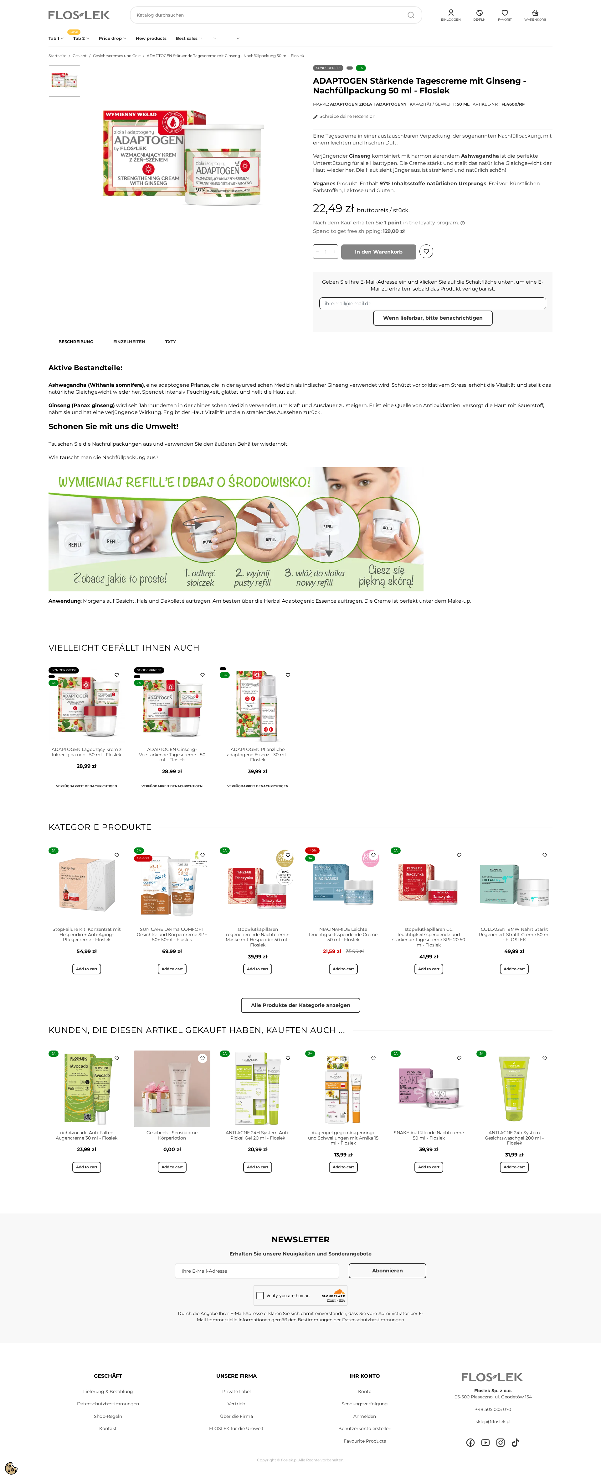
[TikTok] (516, 1443)
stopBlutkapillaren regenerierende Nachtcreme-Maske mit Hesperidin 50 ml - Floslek (258, 937)
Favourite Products (365, 1441)
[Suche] (411, 15)
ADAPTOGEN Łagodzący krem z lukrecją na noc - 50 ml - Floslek (86, 752)
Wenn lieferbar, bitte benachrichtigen (433, 318)
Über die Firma (236, 1416)
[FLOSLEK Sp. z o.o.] (80, 15)
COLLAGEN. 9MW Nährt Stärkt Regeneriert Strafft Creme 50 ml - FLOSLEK (514, 934)
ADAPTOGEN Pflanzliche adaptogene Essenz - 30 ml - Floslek (258, 755)
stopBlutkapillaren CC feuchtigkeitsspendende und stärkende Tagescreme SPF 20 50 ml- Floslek (428, 937)
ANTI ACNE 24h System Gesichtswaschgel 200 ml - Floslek (514, 1138)
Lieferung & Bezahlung (108, 1391)
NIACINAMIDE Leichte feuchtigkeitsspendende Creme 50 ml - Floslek (343, 934)
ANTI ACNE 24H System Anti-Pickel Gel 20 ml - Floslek (258, 1135)
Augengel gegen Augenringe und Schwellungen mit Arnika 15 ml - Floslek (343, 1138)
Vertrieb (236, 1404)
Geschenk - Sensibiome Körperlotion (172, 1135)
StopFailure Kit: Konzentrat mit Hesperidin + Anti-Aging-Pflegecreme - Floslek (87, 934)
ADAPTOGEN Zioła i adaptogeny (368, 104)
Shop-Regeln (108, 1416)
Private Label (236, 1391)
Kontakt (108, 1428)
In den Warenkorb (379, 252)
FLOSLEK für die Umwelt (236, 1428)
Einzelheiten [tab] (129, 341)
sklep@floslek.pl (493, 1421)
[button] (479, 14)
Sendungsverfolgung (365, 1404)
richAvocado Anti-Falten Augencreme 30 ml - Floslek (86, 1135)
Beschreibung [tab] (76, 341)
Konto (365, 1391)
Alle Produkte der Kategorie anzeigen (300, 1005)
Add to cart (86, 969)
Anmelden (364, 1416)
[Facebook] (470, 1443)
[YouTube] (485, 1443)
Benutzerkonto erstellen (364, 1428)
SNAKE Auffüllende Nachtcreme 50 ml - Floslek (429, 1135)
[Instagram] (501, 1443)
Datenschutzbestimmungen (373, 1320)
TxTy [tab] (170, 341)
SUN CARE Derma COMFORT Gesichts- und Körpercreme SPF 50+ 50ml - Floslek (172, 934)
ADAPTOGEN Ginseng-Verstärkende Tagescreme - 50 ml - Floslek (172, 755)
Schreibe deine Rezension (347, 116)
